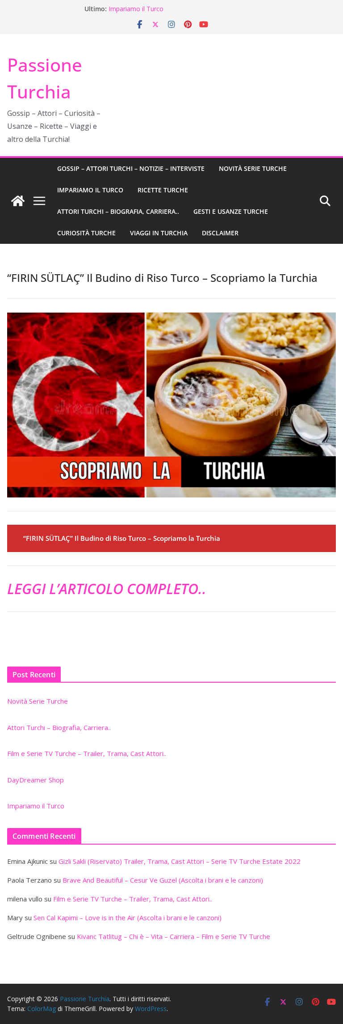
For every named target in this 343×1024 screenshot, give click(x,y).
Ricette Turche (163, 190)
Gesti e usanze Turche (230, 211)
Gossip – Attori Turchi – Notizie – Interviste (131, 168)
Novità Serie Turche (253, 168)
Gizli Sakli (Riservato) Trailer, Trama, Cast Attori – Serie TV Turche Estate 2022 (180, 861)
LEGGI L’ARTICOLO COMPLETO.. (106, 588)
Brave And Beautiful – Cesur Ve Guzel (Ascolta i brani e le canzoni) (163, 879)
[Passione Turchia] (18, 201)
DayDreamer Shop (136, 6)
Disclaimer (220, 233)
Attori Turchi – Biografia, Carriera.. (118, 211)
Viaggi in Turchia (159, 233)
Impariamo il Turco (90, 190)
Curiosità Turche (86, 233)
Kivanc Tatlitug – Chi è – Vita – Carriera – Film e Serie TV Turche (173, 936)
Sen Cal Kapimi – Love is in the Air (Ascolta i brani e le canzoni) (127, 917)
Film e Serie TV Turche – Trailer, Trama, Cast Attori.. (86, 753)
